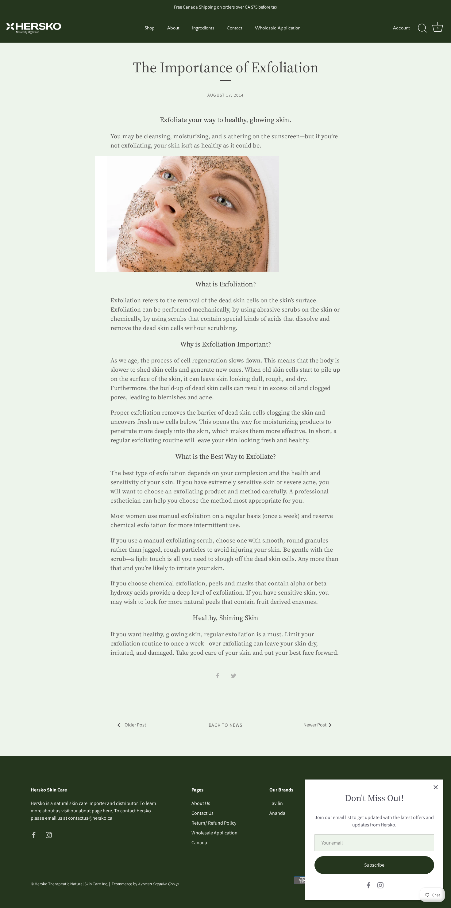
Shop (150, 28)
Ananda (277, 813)
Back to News (226, 725)
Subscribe (374, 865)
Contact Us (202, 813)
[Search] (422, 28)
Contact (234, 28)
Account (401, 28)
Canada (199, 842)
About (173, 28)
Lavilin (276, 803)
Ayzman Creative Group (158, 884)
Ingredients (203, 28)
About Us (200, 803)
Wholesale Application (277, 28)
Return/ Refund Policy (213, 823)
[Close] (435, 787)
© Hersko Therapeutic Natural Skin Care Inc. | (71, 884)
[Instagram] (380, 885)
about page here (95, 810)
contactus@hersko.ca (90, 818)
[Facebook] (368, 885)
